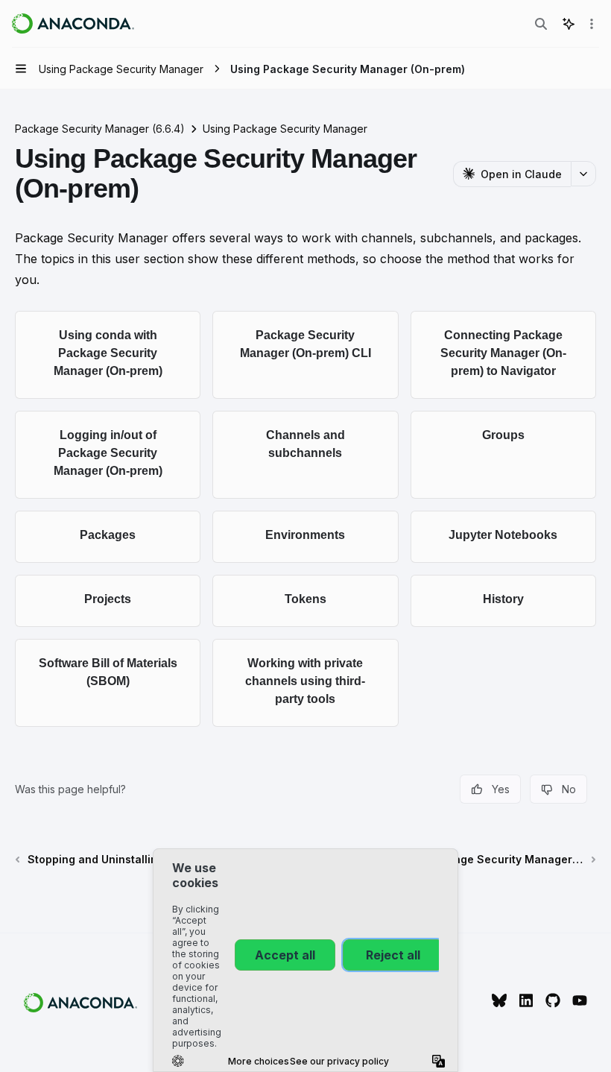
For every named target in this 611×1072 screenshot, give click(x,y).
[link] (107, 355)
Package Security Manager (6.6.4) (100, 128)
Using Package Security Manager (285, 128)
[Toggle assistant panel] (568, 24)
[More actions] (591, 23)
